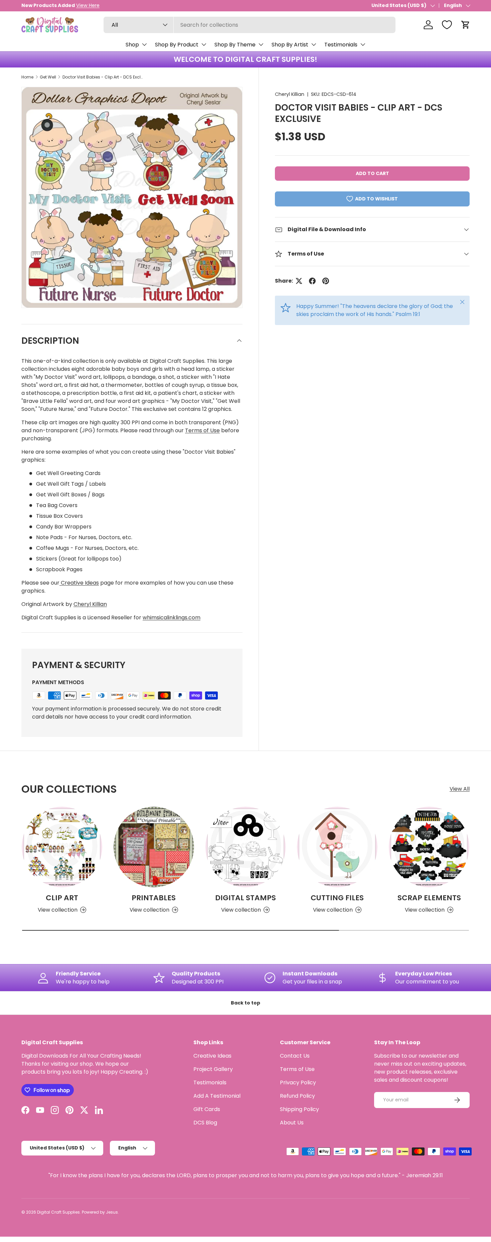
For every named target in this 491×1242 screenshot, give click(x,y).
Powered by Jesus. (100, 1212)
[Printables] (154, 847)
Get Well (48, 77)
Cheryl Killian (289, 94)
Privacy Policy (298, 1082)
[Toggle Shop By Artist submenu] (314, 44)
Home (27, 77)
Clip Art (62, 898)
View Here (88, 5)
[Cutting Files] (337, 847)
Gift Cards (206, 1109)
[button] (465, 24)
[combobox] (249, 25)
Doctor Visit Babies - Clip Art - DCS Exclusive (102, 77)
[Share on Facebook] (312, 281)
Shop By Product (176, 44)
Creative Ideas (79, 583)
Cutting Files (337, 898)
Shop (132, 44)
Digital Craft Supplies (58, 1212)
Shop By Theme (235, 44)
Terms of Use (202, 430)
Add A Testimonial (216, 1096)
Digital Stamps (245, 898)
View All (460, 789)
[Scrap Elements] (429, 847)
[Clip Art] (62, 847)
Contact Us (295, 1056)
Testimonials (340, 44)
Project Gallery (213, 1069)
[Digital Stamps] (245, 847)
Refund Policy (297, 1096)
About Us (292, 1122)
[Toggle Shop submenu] (144, 44)
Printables (154, 898)
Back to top (245, 1002)
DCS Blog (205, 1122)
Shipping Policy (299, 1109)
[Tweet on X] (299, 281)
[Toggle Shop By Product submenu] (204, 44)
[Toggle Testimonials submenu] (363, 44)
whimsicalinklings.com (171, 617)
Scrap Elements (429, 898)
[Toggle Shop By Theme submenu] (261, 44)
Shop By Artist (290, 44)
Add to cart (372, 173)
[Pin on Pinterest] (325, 281)
